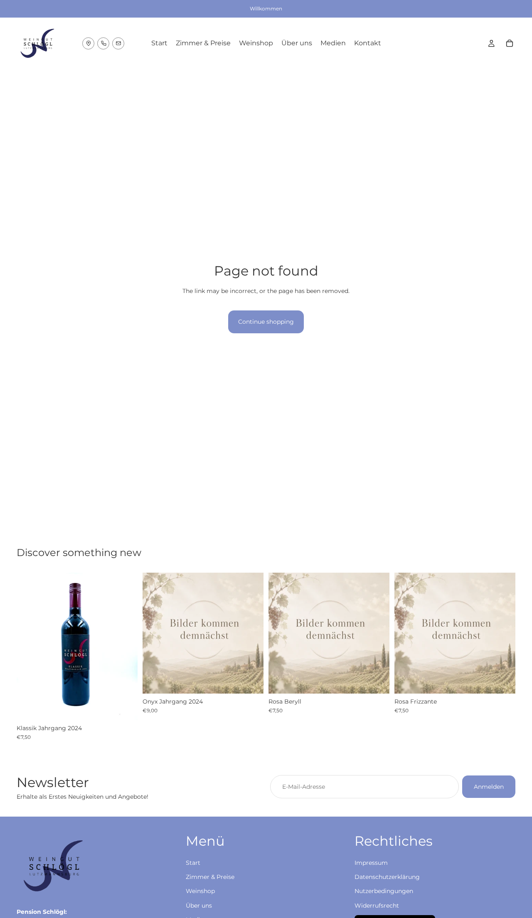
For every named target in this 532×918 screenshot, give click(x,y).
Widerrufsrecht (377, 905)
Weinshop (200, 891)
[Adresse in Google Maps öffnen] (88, 43)
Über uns (199, 905)
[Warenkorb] (509, 43)
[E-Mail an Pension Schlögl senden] (118, 43)
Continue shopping (266, 321)
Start (193, 862)
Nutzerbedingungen (384, 891)
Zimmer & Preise (210, 877)
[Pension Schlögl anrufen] (103, 43)
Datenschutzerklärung (387, 877)
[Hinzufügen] (124, 707)
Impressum (371, 862)
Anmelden (489, 786)
